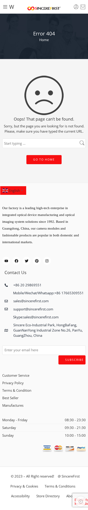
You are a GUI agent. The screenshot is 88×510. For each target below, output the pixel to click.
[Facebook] (16, 261)
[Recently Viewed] (81, 501)
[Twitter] (26, 261)
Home (44, 40)
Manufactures (12, 405)
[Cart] (83, 7)
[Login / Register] (76, 7)
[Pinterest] (37, 261)
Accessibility (20, 496)
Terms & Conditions (60, 486)
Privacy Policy (13, 383)
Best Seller (10, 398)
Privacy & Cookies (24, 486)
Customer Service (15, 375)
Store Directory (48, 496)
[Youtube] (6, 261)
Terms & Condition (16, 390)
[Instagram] (47, 261)
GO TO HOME (44, 159)
